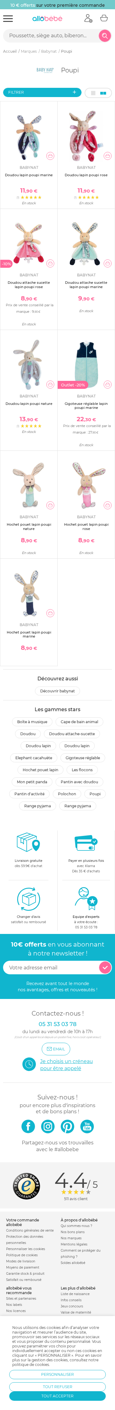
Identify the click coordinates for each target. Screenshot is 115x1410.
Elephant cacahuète (33, 758)
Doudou (28, 733)
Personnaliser (57, 1374)
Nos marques (71, 1238)
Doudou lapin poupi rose (86, 175)
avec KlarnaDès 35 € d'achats (86, 866)
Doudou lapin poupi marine (29, 175)
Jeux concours (72, 1306)
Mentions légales (74, 1244)
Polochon (67, 794)
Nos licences (16, 1311)
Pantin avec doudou (79, 782)
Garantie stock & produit (25, 1274)
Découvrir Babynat (57, 691)
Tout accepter (57, 1396)
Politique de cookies (22, 1255)
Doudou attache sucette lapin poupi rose (29, 284)
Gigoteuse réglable (83, 758)
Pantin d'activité (29, 794)
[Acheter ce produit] (50, 156)
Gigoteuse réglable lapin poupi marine (86, 405)
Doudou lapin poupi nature (29, 403)
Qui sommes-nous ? (76, 1226)
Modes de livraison (20, 1261)
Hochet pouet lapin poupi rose (86, 526)
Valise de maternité (76, 1312)
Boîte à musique (32, 721)
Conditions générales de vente (30, 1231)
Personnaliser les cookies (25, 1249)
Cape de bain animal (79, 721)
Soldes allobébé (73, 1263)
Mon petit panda (32, 782)
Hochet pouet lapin (40, 770)
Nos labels (14, 1305)
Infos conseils (71, 1300)
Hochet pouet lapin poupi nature (29, 526)
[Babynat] (46, 70)
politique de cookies (30, 1364)
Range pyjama (37, 806)
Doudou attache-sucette (72, 733)
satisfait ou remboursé (28, 919)
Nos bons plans (73, 1232)
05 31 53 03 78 (86, 927)
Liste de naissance (75, 1294)
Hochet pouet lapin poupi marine (29, 634)
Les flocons (82, 770)
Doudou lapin (38, 746)
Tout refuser (57, 1386)
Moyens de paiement (22, 1267)
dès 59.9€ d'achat (28, 863)
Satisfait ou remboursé (23, 1280)
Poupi (95, 794)
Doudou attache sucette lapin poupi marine (86, 284)
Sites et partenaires (21, 1299)
